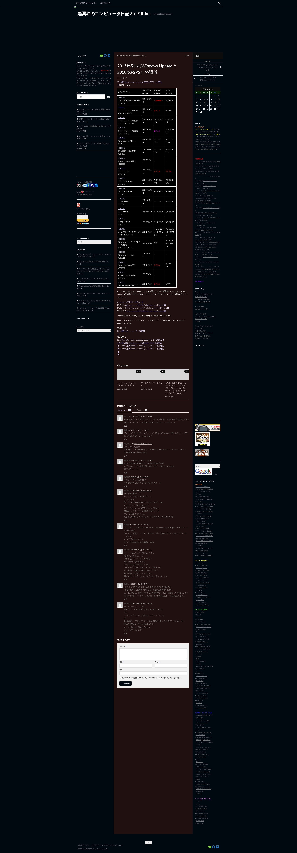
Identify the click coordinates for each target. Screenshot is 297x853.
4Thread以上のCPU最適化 (203, 528)
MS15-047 (121, 158)
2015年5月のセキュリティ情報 (130, 331)
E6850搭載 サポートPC (202, 813)
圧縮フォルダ (199, 762)
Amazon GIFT (81, 209)
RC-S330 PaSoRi (200, 668)
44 (139, 371)
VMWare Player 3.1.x (201, 568)
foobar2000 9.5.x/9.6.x (202, 698)
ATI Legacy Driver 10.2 (201, 580)
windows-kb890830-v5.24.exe (129, 302)
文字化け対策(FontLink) (202, 754)
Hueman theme (102, 848)
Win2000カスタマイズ (202, 553)
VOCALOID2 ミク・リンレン (203, 685)
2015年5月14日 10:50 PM (143, 416)
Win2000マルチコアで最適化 (203, 531)
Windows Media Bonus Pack (203, 747)
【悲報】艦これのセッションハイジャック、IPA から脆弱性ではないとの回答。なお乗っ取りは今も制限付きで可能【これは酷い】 (175, 388)
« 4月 (196, 112)
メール (157, 662)
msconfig (198, 759)
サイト (121, 669)
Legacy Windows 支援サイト (204, 294)
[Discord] (108, 55)
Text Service (199, 793)
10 (188, 56)
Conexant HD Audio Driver (202, 570)
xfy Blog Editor (200, 673)
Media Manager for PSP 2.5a (203, 634)
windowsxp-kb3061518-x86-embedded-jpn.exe (145, 305)
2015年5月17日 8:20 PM (139, 525)
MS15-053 (121, 262)
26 (200, 109)
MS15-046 (121, 148)
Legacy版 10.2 (198, 264)
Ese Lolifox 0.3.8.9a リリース (209, 212)
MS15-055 (121, 282)
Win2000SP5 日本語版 (202, 302)
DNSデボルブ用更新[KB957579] (204, 523)
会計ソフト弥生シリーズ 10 (203, 646)
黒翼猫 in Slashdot (201, 319)
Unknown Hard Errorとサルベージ (204, 506)
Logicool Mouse (200, 600)
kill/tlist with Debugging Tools (203, 774)
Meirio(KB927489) (201, 757)
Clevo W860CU (200, 823)
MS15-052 (121, 252)
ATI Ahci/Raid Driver (201, 585)
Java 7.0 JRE (199, 617)
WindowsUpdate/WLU (136, 56)
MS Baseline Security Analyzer (203, 789)
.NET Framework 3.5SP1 (202, 636)
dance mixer (199, 653)
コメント (126, 410)
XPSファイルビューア (201, 749)
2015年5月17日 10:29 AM (143, 460)
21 (208, 106)
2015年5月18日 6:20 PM (142, 550)
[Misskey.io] (101, 55)
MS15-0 (121, 168)
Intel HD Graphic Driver (202, 565)
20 (204, 106)
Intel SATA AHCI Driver (201, 587)
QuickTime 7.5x (200, 695)
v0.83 (209, 195)
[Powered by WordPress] (85, 848)
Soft (206, 649)
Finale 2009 (199, 671)
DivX (197, 658)
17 (219, 102)
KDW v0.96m (206, 215)
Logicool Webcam (200, 592)
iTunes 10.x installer (201, 629)
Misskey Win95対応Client (203, 487)
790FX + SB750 (200, 821)
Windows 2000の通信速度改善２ (204, 536)
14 (208, 102)
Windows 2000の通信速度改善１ (204, 533)
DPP (208, 649)
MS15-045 (121, 138)
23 (215, 106)
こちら (213, 134)
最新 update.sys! (200, 526)
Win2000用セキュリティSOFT (204, 548)
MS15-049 (121, 219)
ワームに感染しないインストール (204, 541)
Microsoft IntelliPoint (201, 602)
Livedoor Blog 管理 (201, 309)
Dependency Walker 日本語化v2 (211, 266)
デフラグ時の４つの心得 (202, 518)
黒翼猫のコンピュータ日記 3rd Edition (114, 13)
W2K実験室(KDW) (201, 297)
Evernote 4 (199, 631)
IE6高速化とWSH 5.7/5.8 (202, 786)
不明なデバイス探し (201, 521)
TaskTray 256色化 (200, 781)
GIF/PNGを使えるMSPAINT (203, 727)
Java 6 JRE (198, 614)
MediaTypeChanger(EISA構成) (203, 769)
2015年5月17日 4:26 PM (142, 491)
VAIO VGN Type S (200, 811)
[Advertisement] (207, 382)
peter (78, 274)
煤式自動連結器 (200, 331)
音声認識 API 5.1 (200, 791)
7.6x (205, 695)
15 (211, 102)
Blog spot (198, 321)
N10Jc (197, 803)
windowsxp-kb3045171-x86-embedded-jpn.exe (145, 311)
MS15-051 (121, 239)
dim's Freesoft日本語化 (202, 336)
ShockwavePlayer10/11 (202, 705)
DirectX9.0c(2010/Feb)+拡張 (203, 732)
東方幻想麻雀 (199, 619)
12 (200, 102)
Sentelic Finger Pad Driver (202, 577)
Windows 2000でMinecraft (203, 491)
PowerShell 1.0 (199, 681)
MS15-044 (121, 118)
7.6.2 (200, 693)
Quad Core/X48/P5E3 (201, 808)
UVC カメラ (199, 590)
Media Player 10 (200, 690)
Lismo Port (199, 656)
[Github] (105, 55)
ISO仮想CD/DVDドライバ (202, 784)
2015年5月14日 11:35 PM (143, 444)
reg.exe (198, 779)
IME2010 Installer (200, 622)
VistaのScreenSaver (201, 644)
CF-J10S (198, 801)
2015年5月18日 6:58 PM (139, 584)
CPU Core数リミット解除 (202, 720)
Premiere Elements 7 (201, 678)
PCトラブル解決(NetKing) (203, 333)
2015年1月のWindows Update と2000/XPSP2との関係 (139, 340)
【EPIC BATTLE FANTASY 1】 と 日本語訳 (93, 279)
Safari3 (198, 703)
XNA (197, 717)
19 (200, 106)
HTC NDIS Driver (200, 563)
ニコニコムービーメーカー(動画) (204, 666)
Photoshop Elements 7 (201, 676)
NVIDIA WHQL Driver (201, 572)
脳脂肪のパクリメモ (201, 338)
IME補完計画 (199, 513)
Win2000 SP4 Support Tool (203, 771)
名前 (121, 662)
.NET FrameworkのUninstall (203, 496)
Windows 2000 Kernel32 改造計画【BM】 (93, 261)
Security (121, 56)
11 (197, 102)
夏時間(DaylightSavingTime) (203, 740)
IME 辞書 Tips (199, 545)
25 (197, 109)
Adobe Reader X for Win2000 (203, 624)
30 (215, 109)
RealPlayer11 (199, 700)
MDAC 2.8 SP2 (200, 725)
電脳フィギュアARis (201, 683)
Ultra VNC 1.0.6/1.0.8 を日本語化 (204, 511)
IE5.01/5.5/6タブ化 (201, 766)
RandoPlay (80, 281)
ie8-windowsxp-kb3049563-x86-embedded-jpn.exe (146, 308)
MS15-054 (121, 272)
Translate (215, 474)
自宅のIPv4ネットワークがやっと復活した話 (94, 119)
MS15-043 (121, 97)
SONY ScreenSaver (200, 661)
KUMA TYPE (199, 329)
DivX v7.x (198, 663)
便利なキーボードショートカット (204, 555)
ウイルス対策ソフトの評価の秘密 (204, 489)
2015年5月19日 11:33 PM (143, 603)
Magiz (90, 256)
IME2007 (198, 744)
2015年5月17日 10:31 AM (140, 477)
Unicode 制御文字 (200, 735)
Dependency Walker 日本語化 (203, 509)
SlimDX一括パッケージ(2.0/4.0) (211, 208)
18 (197, 106)
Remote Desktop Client (202, 543)
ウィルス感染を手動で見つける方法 (205, 504)
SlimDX (201, 717)
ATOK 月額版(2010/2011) (202, 639)
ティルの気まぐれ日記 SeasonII (205, 316)
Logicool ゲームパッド (201, 595)
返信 (125, 426)
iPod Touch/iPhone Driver (202, 604)
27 (204, 109)
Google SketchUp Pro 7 (202, 651)
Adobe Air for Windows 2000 (203, 627)
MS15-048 (121, 178)
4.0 (201, 703)
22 (211, 106)
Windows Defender (201, 752)
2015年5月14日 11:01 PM (140, 430)
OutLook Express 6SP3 (202, 722)
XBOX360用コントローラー (203, 597)
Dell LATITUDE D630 (201, 816)
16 (215, 102)
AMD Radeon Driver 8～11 (203, 582)
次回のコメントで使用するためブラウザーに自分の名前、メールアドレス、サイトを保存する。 (152, 678)
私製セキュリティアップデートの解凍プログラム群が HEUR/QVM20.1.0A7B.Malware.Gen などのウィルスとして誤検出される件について (207, 146)
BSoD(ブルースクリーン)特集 (203, 516)
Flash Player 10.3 (200, 612)
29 (211, 109)
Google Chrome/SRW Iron (202, 688)
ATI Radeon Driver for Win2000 (211, 166)
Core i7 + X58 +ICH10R (202, 818)
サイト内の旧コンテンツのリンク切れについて (94, 136)
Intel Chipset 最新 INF (201, 575)
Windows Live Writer (201, 707)
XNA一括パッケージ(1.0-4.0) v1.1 (211, 203)
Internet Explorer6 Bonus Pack (203, 737)
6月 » (201, 112)
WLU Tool (198, 494)
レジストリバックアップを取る (204, 742)
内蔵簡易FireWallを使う (202, 538)
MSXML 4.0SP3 (200, 730)
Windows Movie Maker (202, 764)
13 (204, 102)
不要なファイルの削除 (202, 550)
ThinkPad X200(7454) (201, 806)
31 (219, 109)
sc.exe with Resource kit (202, 776)
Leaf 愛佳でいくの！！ (202, 641)
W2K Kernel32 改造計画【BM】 (204, 715)
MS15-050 (121, 229)
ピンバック (141, 410)
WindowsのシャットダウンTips (204, 499)
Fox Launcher (199, 501)
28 (208, 109)
